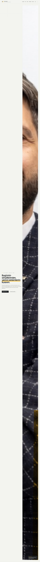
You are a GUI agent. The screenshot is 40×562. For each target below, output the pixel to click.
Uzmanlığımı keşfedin (13, 291)
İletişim (33, 1)
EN (35, 1)
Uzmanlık (23, 1)
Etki (25, 1)
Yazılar (27, 1)
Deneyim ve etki (5, 291)
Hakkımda (30, 1)
